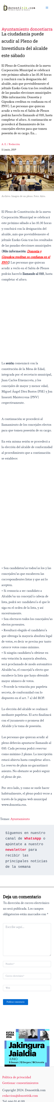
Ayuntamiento (20, 819)
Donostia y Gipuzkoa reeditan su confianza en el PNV (26, 257)
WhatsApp (32, 839)
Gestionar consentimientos (20, 1083)
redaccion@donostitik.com (20, 1095)
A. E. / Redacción (11, 144)
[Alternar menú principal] (47, 8)
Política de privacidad (16, 1077)
